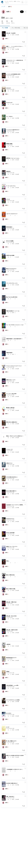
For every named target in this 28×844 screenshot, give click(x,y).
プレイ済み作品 (16, 28)
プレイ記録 (5, 28)
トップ (3, 6)
